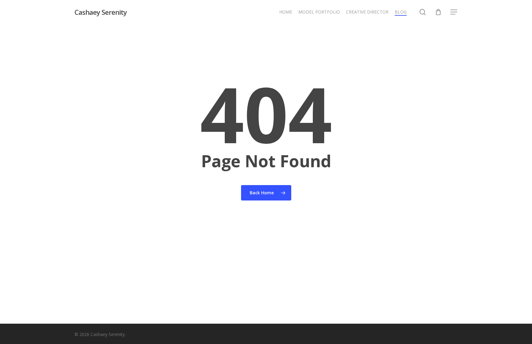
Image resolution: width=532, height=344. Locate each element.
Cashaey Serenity (101, 12)
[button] (454, 12)
